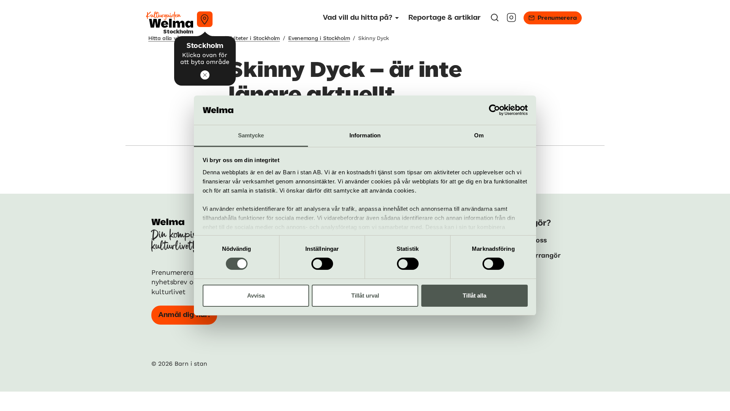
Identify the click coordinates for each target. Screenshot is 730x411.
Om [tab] (479, 135)
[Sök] (494, 20)
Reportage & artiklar (444, 17)
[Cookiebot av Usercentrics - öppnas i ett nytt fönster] (494, 110)
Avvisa (256, 295)
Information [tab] (365, 135)
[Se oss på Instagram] (511, 20)
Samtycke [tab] (251, 135)
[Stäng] (204, 75)
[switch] (322, 264)
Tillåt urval (365, 295)
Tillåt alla (474, 295)
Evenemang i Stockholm (319, 38)
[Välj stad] (205, 19)
